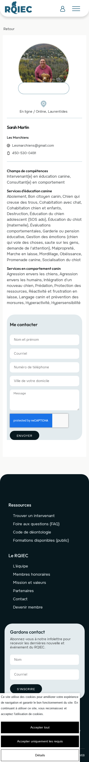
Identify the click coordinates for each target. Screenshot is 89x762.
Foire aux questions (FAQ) (36, 524)
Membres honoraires (31, 574)
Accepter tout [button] (40, 727)
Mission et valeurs (29, 582)
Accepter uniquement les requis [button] (40, 741)
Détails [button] (40, 755)
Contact (20, 599)
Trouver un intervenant (34, 515)
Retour (9, 29)
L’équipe (20, 566)
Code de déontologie (32, 532)
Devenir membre (28, 607)
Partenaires (23, 590)
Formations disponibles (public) (41, 540)
